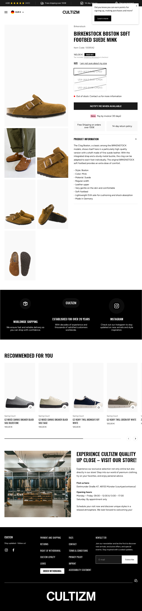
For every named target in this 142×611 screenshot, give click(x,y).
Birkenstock (79, 26)
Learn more (102, 18)
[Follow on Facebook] (13, 550)
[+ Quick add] (30, 407)
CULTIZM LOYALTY (47, 557)
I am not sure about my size (93, 63)
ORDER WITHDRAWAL (52, 571)
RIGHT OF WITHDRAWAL (50, 550)
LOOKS (43, 563)
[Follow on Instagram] (6, 550)
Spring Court (10, 416)
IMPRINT (72, 563)
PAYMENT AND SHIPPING (50, 537)
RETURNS (44, 544)
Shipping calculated (91, 57)
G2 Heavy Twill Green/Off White (121, 419)
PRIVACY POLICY (76, 557)
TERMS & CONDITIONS (78, 550)
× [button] (136, 5)
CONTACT (73, 544)
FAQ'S (71, 537)
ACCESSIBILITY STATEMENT (80, 570)
